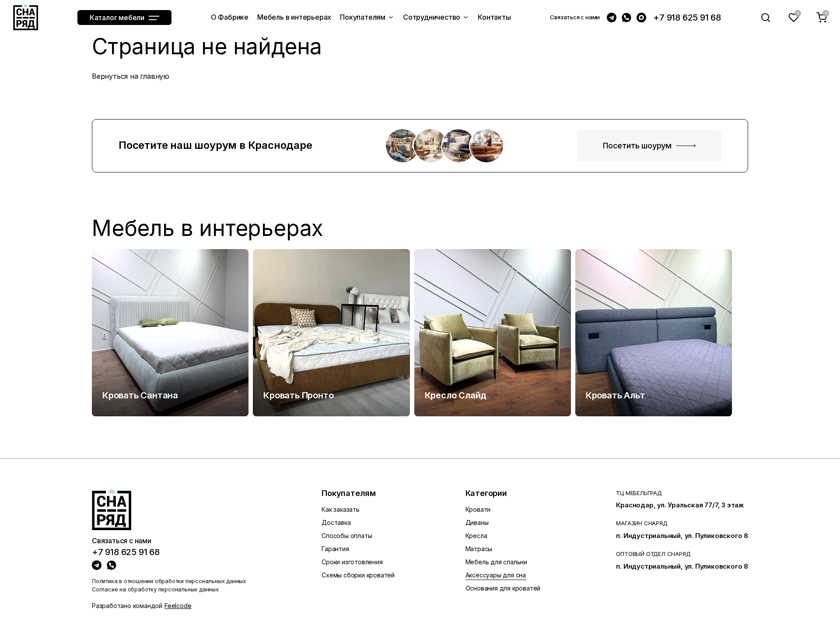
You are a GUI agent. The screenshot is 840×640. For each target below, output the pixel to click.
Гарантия (335, 548)
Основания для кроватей (503, 588)
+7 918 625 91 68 (687, 17)
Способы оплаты (347, 535)
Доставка (336, 522)
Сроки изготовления (352, 562)
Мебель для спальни (496, 562)
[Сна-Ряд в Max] (641, 17)
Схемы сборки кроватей (358, 575)
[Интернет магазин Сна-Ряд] (25, 17)
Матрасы (479, 548)
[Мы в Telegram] (611, 17)
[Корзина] (821, 17)
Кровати (478, 509)
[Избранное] (793, 17)
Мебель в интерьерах (207, 228)
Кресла (476, 535)
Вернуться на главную (130, 76)
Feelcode (177, 605)
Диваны (477, 522)
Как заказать (341, 509)
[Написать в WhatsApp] (626, 17)
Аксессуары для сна (496, 575)
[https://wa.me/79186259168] (111, 565)
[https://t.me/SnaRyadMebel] (97, 565)
